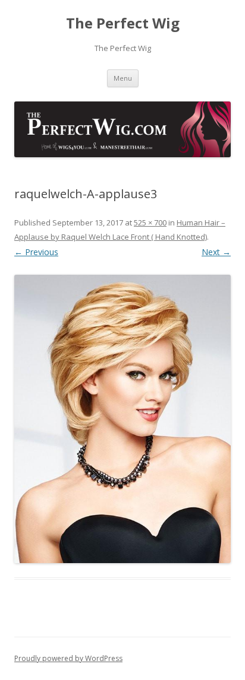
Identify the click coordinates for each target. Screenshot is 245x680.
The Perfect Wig (123, 23)
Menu (123, 78)
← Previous (36, 252)
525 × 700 (150, 222)
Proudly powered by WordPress (68, 658)
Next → (216, 252)
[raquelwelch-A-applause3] (122, 419)
